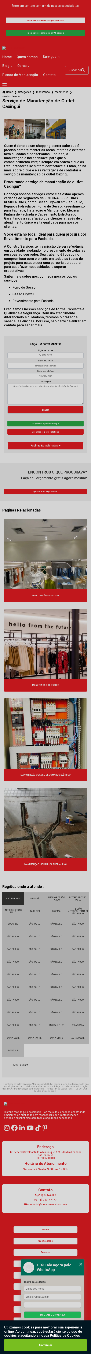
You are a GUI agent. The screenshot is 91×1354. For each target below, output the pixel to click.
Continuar (45, 1345)
